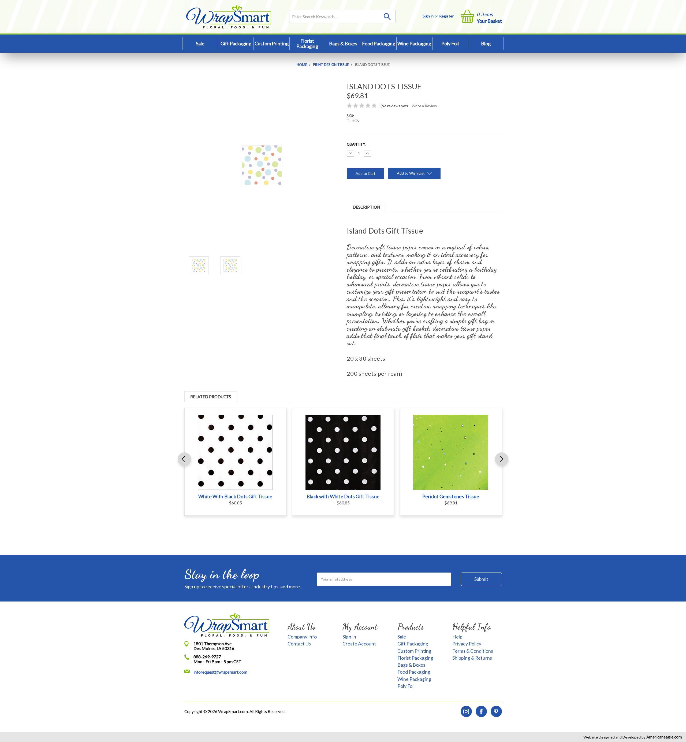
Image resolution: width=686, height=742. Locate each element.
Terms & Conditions (472, 651)
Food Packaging (378, 43)
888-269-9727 (207, 656)
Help (457, 637)
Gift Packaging (236, 43)
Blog (486, 43)
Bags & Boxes (343, 43)
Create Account (359, 644)
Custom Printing (272, 43)
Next (501, 459)
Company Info (302, 637)
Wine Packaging (414, 43)
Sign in (428, 16)
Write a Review (424, 106)
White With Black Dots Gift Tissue (235, 496)
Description (366, 207)
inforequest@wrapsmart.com (220, 671)
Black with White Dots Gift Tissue (343, 496)
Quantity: (356, 144)
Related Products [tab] (210, 396)
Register (446, 16)
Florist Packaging (307, 43)
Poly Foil (450, 43)
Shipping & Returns (472, 658)
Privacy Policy (466, 644)
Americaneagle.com (664, 736)
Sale (200, 43)
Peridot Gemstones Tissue (450, 496)
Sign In (349, 637)
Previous (184, 459)
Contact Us (299, 644)
